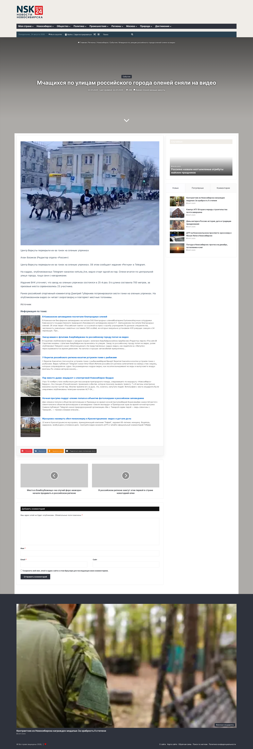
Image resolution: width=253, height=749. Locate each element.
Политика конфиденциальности (222, 744)
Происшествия (97, 26)
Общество (62, 26)
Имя (23, 548)
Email (24, 559)
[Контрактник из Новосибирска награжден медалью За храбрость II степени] (177, 201)
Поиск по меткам (200, 744)
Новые (175, 188)
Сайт (95, 559)
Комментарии (223, 188)
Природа (145, 26)
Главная (83, 42)
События (113, 42)
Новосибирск (44, 26)
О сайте (162, 744)
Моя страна (24, 26)
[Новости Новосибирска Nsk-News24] (29, 11)
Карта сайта (172, 744)
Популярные (198, 188)
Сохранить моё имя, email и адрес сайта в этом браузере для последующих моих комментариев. (65, 571)
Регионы (116, 26)
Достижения (162, 26)
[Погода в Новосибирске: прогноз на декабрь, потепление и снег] (177, 248)
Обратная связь (184, 744)
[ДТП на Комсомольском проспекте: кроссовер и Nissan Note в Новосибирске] (177, 236)
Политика (79, 26)
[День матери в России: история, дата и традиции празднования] (177, 225)
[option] (201, 161)
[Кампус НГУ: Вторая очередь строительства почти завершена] (177, 213)
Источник (26, 304)
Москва (130, 26)
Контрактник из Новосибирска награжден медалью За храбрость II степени (61, 730)
